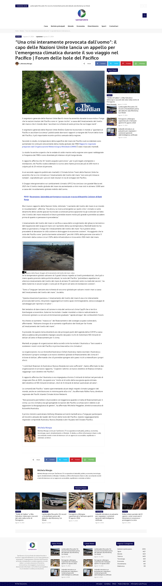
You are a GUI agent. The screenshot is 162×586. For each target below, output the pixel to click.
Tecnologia (110, 134)
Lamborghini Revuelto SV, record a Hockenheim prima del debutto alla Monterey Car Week (60, 6)
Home (17, 31)
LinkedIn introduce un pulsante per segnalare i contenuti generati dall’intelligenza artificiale (127, 132)
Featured (109, 112)
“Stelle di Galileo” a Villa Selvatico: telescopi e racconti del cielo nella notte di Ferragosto (123, 100)
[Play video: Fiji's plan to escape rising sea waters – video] (48, 256)
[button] (144, 15)
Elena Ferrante (111, 104)
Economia (110, 124)
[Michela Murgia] (17, 63)
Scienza (109, 95)
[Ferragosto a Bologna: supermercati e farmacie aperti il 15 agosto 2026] (112, 122)
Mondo (22, 31)
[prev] (141, 6)
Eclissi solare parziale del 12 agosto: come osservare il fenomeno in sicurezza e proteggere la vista (132, 517)
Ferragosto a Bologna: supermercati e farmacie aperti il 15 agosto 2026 (127, 121)
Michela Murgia (26, 63)
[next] (145, 6)
